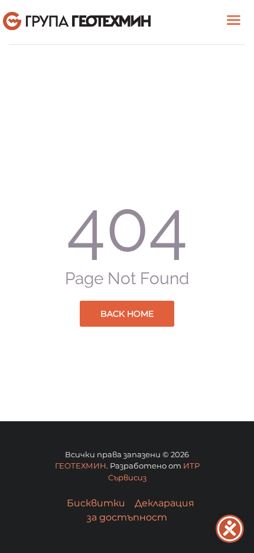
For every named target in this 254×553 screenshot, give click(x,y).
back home (127, 313)
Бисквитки (96, 503)
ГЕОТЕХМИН (80, 465)
